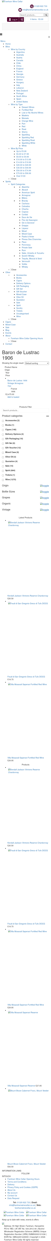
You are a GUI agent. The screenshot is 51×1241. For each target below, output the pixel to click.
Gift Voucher (13, 447)
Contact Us (12, 1195)
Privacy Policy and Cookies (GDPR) (22, 1187)
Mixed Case (12, 452)
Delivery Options (14, 434)
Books (9, 424)
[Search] (46, 15)
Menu (3, 41)
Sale (9, 465)
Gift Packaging (14, 438)
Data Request (13, 1198)
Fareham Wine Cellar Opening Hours (23, 1179)
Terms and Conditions (16, 1181)
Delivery (10, 1184)
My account (12, 1192)
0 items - (36, 19)
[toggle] (47, 415)
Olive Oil (10, 456)
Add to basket (13, 397)
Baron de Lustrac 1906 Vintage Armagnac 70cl (17, 383)
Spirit (10, 470)
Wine (10, 479)
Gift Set (10, 443)
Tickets (10, 474)
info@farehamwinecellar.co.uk (35, 9)
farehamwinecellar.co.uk (25, 1207)
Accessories (12, 420)
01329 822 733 (40, 6)
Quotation (11, 461)
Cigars (10, 429)
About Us (11, 1190)
